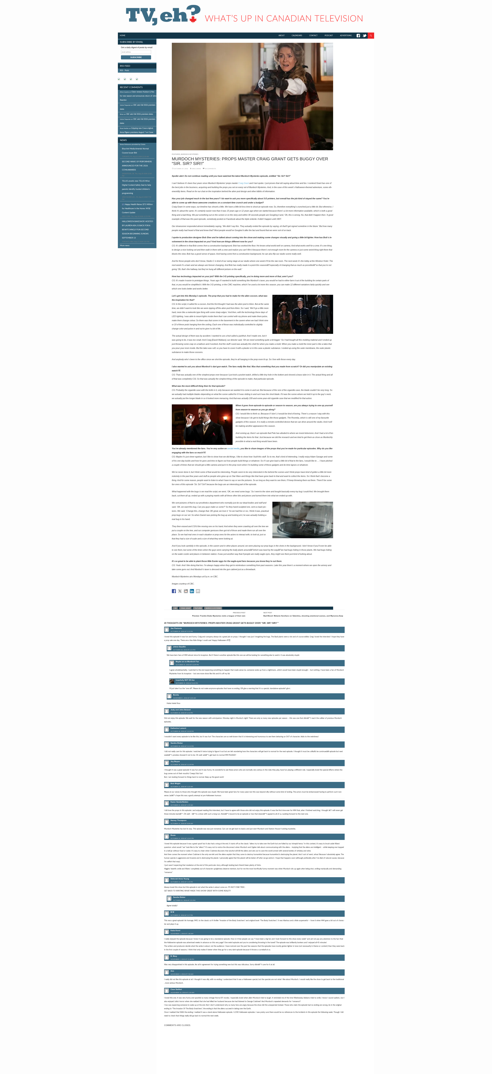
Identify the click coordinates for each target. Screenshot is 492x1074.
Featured (176, 154)
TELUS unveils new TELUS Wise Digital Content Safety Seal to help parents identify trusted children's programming (136, 187)
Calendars (297, 35)
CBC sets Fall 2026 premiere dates (139, 114)
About (282, 35)
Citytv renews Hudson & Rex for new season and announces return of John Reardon (138, 96)
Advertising (346, 35)
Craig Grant (243, 183)
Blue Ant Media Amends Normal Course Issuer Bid (135, 151)
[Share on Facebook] (174, 591)
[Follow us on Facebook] (120, 80)
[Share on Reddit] (186, 591)
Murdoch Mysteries (189, 154)
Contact (313, 35)
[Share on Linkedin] (192, 591)
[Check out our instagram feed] (138, 80)
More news (125, 246)
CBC (175, 608)
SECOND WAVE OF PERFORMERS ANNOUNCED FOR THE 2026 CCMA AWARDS (137, 166)
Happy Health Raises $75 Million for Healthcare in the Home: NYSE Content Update (137, 208)
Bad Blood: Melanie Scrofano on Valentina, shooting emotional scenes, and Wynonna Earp (303, 614)
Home (122, 35)
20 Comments (210, 168)
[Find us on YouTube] (132, 80)
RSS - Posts (124, 70)
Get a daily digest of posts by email (136, 47)
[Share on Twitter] (180, 591)
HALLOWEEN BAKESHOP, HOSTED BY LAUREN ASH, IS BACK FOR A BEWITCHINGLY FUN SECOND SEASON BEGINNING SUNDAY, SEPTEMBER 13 (137, 230)
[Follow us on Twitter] (126, 80)
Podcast (329, 35)
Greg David (196, 168)
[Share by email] (198, 591)
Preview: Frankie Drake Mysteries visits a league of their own (218, 614)
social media (233, 448)
